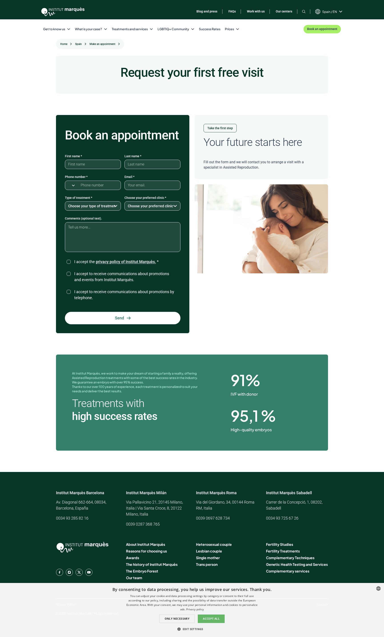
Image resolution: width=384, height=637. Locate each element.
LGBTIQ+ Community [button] (173, 29)
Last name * (132, 156)
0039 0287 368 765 (143, 524)
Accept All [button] (211, 619)
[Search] (303, 11)
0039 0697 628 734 (213, 518)
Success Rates (209, 29)
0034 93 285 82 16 (72, 518)
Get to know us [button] (54, 29)
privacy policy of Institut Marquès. (126, 261)
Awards (132, 557)
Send (119, 318)
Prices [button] (229, 29)
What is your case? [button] (88, 29)
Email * (129, 177)
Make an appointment (102, 44)
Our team (134, 577)
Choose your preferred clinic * (145, 198)
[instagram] (69, 572)
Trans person (207, 564)
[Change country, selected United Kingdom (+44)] (71, 185)
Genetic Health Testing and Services (297, 564)
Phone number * (76, 177)
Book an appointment (322, 29)
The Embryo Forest (142, 571)
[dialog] (192, 610)
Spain (78, 44)
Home (63, 44)
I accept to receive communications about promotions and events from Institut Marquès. (121, 276)
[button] (192, 629)
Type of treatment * (78, 198)
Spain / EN (329, 12)
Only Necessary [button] (177, 619)
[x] (79, 572)
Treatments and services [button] (130, 29)
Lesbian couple (209, 551)
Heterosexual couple (214, 544)
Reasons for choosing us (146, 551)
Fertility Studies (279, 544)
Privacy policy (195, 609)
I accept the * (116, 261)
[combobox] (378, 588)
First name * (73, 156)
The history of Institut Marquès (152, 564)
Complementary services (287, 571)
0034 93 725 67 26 (282, 518)
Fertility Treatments (283, 551)
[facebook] (59, 572)
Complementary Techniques (290, 557)
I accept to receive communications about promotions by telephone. (124, 294)
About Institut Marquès (145, 544)
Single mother (208, 557)
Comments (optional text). (83, 218)
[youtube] (88, 572)
